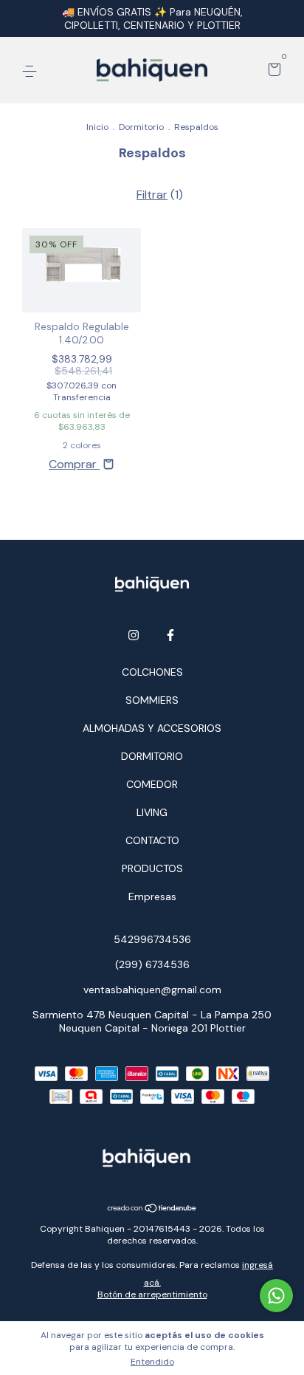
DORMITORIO (152, 756)
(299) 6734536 (152, 964)
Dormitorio (141, 127)
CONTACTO (152, 840)
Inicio (97, 127)
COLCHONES (152, 672)
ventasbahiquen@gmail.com (152, 989)
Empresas (152, 896)
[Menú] (32, 71)
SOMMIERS (152, 700)
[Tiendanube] (152, 1209)
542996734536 (152, 939)
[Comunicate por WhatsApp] (276, 1295)
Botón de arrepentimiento (152, 1294)
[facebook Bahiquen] (170, 635)
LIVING (152, 812)
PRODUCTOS (152, 868)
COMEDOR (152, 784)
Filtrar (152, 194)
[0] (272, 71)
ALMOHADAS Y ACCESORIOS (152, 728)
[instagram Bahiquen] (133, 635)
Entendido (152, 1362)
